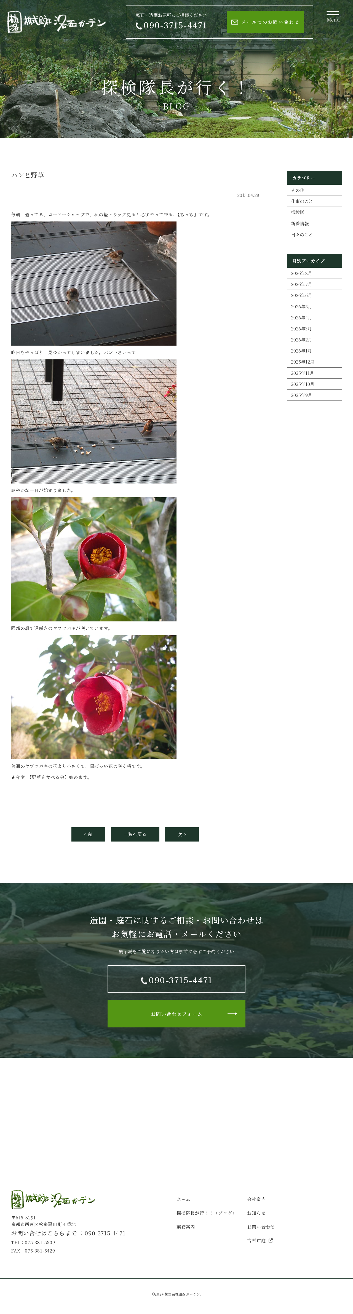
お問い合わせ (261, 1227)
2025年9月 (301, 395)
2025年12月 (302, 362)
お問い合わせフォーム (176, 1013)
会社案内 (256, 1199)
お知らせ (256, 1213)
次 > (182, 834)
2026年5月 (301, 306)
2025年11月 (302, 373)
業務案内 (185, 1227)
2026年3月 (301, 328)
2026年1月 (301, 351)
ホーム (183, 1199)
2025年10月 (302, 384)
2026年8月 (301, 273)
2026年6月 (301, 295)
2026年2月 (301, 339)
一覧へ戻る (135, 834)
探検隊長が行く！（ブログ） (206, 1213)
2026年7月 (301, 284)
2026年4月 (301, 317)
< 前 (88, 834)
